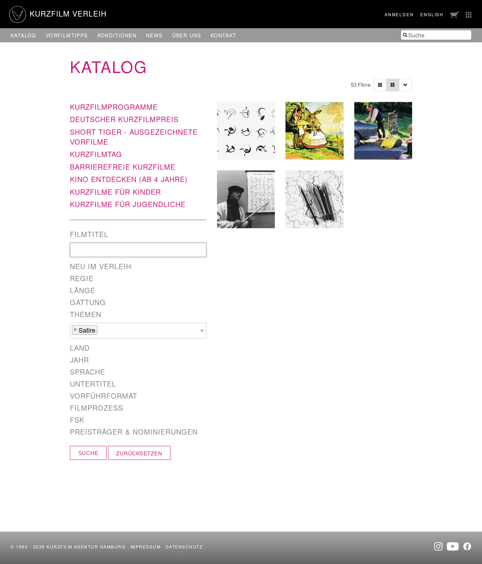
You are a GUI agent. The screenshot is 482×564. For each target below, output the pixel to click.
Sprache (87, 371)
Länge (82, 290)
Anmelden (399, 14)
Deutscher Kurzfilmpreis (124, 119)
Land (80, 347)
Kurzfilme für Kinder (115, 192)
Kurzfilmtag (96, 154)
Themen (85, 314)
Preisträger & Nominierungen (134, 431)
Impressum (145, 547)
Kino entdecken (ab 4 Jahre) (129, 179)
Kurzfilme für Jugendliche (128, 204)
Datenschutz (184, 547)
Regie (82, 278)
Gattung (88, 302)
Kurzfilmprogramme (114, 107)
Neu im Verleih (100, 266)
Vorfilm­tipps (67, 35)
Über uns (186, 35)
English (432, 14)
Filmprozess (96, 407)
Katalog (23, 35)
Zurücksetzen (139, 453)
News (154, 35)
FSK (77, 419)
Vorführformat (103, 395)
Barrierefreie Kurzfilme (122, 167)
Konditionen (117, 35)
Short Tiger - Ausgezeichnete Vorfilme (134, 137)
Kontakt (224, 35)
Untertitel (93, 383)
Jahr (79, 359)
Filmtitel (89, 234)
